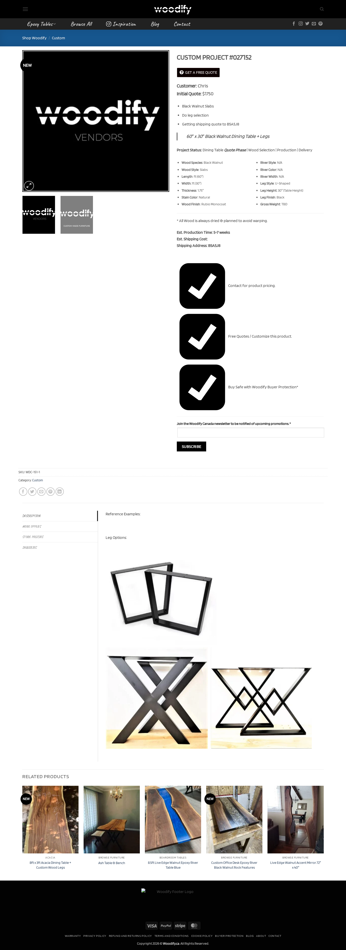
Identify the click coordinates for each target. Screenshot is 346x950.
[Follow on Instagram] (301, 24)
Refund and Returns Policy (130, 936)
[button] (25, 9)
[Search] (322, 9)
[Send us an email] (314, 24)
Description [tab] (31, 516)
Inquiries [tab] (29, 547)
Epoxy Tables (39, 24)
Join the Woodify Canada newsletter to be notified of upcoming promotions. (234, 423)
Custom (58, 37)
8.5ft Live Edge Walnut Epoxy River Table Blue (173, 864)
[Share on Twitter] (32, 491)
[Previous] (31, 121)
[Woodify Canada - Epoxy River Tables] (173, 9)
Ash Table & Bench (111, 863)
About (261, 936)
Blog (154, 24)
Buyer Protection (229, 936)
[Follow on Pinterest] (320, 24)
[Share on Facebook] (23, 491)
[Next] (159, 121)
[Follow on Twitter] (307, 24)
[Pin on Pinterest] (50, 491)
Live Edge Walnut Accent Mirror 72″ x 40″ (295, 864)
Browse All (80, 24)
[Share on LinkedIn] (59, 491)
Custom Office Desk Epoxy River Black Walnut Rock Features (234, 864)
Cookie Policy (202, 936)
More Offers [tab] (31, 526)
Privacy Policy (94, 936)
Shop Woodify (34, 37)
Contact (182, 24)
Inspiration (124, 24)
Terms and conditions (172, 936)
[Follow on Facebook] (294, 24)
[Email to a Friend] (41, 491)
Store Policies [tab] (32, 537)
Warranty (73, 936)
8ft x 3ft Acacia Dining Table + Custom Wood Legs (50, 864)
